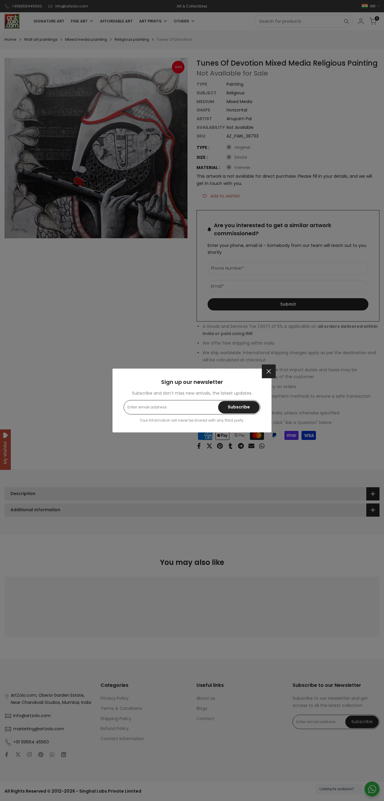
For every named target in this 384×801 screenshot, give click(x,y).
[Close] (269, 371)
